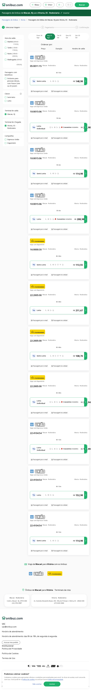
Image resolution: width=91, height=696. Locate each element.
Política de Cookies (10, 653)
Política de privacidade (55, 679)
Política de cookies (28, 679)
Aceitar (52, 684)
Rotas (23, 20)
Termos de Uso (8, 658)
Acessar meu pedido (11, 642)
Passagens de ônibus (10, 20)
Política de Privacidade (12, 648)
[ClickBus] (10, 618)
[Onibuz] (12, 4)
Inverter (66, 13)
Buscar (82, 5)
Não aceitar (37, 684)
